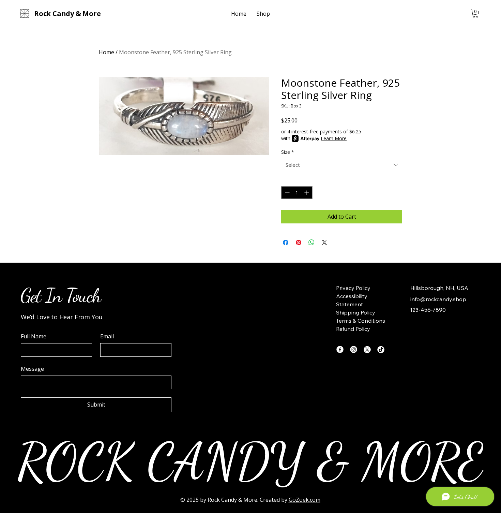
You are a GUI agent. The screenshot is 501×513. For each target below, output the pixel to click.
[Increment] (307, 193)
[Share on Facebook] (286, 242)
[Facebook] (340, 349)
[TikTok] (381, 349)
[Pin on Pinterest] (298, 242)
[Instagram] (353, 349)
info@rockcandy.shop (438, 299)
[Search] (410, 13)
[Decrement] (286, 193)
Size (287, 152)
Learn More (334, 138)
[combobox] (341, 165)
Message (32, 368)
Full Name (33, 336)
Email (107, 336)
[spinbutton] (297, 193)
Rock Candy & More (232, 499)
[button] (475, 14)
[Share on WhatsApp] (311, 242)
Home (106, 52)
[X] (367, 349)
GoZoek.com (304, 499)
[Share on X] (324, 242)
